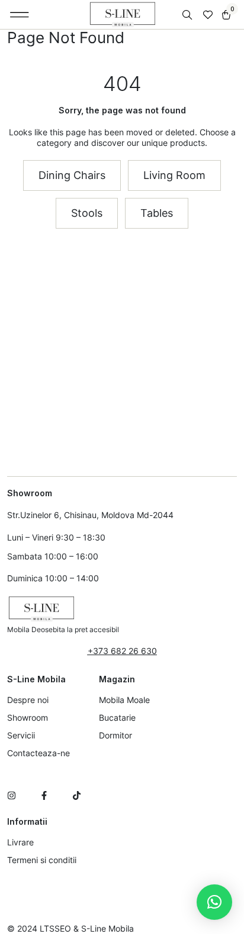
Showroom (27, 717)
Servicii (21, 735)
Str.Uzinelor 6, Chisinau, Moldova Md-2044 (90, 515)
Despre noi (28, 700)
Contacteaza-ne (38, 753)
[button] (20, 14)
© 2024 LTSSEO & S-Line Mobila (70, 928)
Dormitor (115, 735)
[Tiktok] (76, 795)
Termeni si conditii (41, 860)
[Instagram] (11, 795)
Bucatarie (117, 717)
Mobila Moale (124, 700)
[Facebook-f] (44, 795)
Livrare (20, 842)
